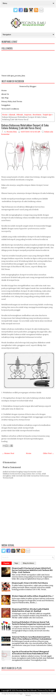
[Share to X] (9, 445)
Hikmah (19, 115)
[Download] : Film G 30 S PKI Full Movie (30, 583)
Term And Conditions (10, 109)
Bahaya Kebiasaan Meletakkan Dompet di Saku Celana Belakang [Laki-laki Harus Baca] (25, 126)
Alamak (12, 115)
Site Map (5, 98)
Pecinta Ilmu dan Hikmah (26, 690)
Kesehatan (37, 115)
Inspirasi (27, 115)
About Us (5, 94)
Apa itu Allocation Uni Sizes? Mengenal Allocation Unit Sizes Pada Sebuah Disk (30, 653)
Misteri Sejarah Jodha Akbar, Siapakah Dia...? (32, 596)
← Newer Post (8, 453)
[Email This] (4, 445)
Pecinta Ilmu (13, 694)
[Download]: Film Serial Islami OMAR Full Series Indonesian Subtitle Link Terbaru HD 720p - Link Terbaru (32, 570)
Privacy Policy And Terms (11, 101)
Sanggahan (5, 105)
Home (4, 90)
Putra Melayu (35, 694)
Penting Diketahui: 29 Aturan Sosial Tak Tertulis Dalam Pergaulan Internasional (31, 623)
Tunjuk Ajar (47, 115)
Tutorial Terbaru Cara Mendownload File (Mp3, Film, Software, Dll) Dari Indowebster (32, 638)
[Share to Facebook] (11, 445)
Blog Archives (28, 563)
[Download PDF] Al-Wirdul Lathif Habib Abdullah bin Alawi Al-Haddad (30, 610)
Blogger (33, 86)
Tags (16, 563)
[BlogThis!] (6, 445)
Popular (7, 563)
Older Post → (48, 453)
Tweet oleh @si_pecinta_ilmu (13, 76)
